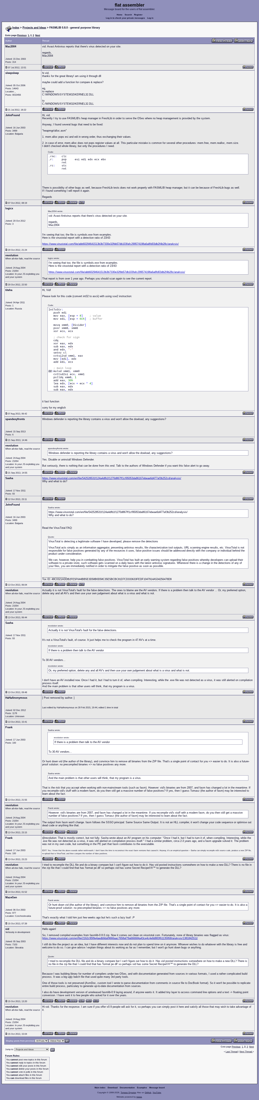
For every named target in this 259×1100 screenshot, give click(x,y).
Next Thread (246, 1051)
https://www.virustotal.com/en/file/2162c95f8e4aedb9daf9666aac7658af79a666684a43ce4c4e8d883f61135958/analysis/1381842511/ (120, 938)
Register (138, 15)
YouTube (157, 1092)
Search (128, 15)
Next (37, 35)
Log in (150, 18)
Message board (157, 1087)
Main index (100, 1087)
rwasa (139, 1097)
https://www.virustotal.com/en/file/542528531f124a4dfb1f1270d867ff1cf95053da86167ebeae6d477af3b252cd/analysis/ (111, 478)
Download (113, 1087)
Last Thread (232, 1051)
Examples (142, 1087)
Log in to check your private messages (125, 18)
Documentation (127, 1087)
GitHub (148, 1092)
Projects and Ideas (34, 27)
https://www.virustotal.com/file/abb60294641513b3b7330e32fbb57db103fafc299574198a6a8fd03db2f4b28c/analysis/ (110, 243)
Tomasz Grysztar (128, 1092)
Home (119, 15)
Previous (22, 35)
